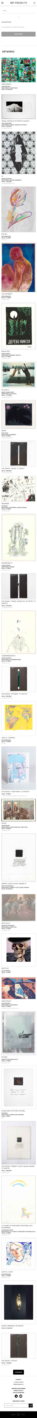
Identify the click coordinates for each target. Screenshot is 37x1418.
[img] (2, 2)
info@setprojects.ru (18, 1384)
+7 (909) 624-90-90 (18, 1382)
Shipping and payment (18, 1388)
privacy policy (18, 1390)
